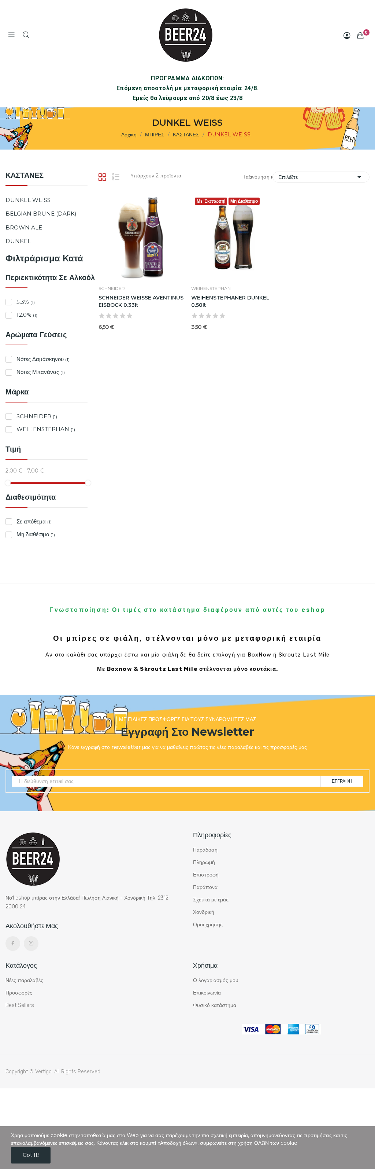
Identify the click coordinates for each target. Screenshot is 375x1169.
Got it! (31, 1155)
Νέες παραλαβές (24, 980)
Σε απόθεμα (34, 521)
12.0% (26, 314)
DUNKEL (18, 241)
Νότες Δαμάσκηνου (43, 359)
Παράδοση (205, 850)
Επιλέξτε (321, 177)
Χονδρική (203, 912)
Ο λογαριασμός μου (215, 980)
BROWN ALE (23, 227)
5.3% (25, 301)
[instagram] (31, 943)
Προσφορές (18, 993)
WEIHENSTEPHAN (45, 429)
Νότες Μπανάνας (40, 371)
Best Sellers (19, 1005)
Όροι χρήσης (208, 925)
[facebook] (12, 943)
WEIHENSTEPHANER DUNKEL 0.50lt (230, 301)
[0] (360, 35)
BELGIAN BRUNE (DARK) (41, 213)
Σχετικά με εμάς (211, 900)
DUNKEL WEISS (28, 199)
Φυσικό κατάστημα (214, 1005)
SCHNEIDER (36, 416)
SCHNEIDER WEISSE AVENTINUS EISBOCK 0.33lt (141, 301)
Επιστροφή (206, 875)
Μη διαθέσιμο (35, 534)
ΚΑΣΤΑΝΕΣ (24, 176)
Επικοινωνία (207, 993)
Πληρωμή (204, 862)
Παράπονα (205, 887)
